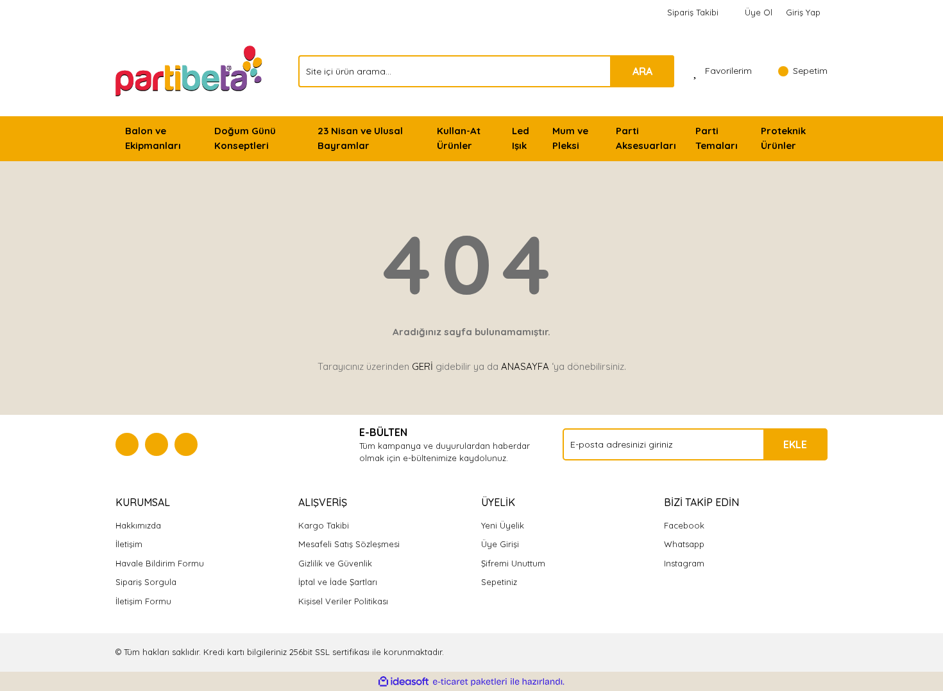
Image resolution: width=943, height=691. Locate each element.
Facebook (684, 525)
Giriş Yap (803, 12)
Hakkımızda (138, 525)
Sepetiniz (499, 582)
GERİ (422, 366)
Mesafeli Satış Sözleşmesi (349, 544)
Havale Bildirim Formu (159, 563)
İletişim (128, 544)
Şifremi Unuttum (513, 563)
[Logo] (190, 70)
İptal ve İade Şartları (337, 582)
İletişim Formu (143, 601)
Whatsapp (684, 544)
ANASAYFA (525, 366)
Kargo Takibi (323, 525)
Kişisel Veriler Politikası (343, 601)
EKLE (795, 444)
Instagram (684, 563)
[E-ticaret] (469, 682)
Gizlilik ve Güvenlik (335, 563)
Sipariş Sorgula (145, 582)
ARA (642, 71)
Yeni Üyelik (502, 525)
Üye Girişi (500, 544)
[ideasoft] (403, 682)
